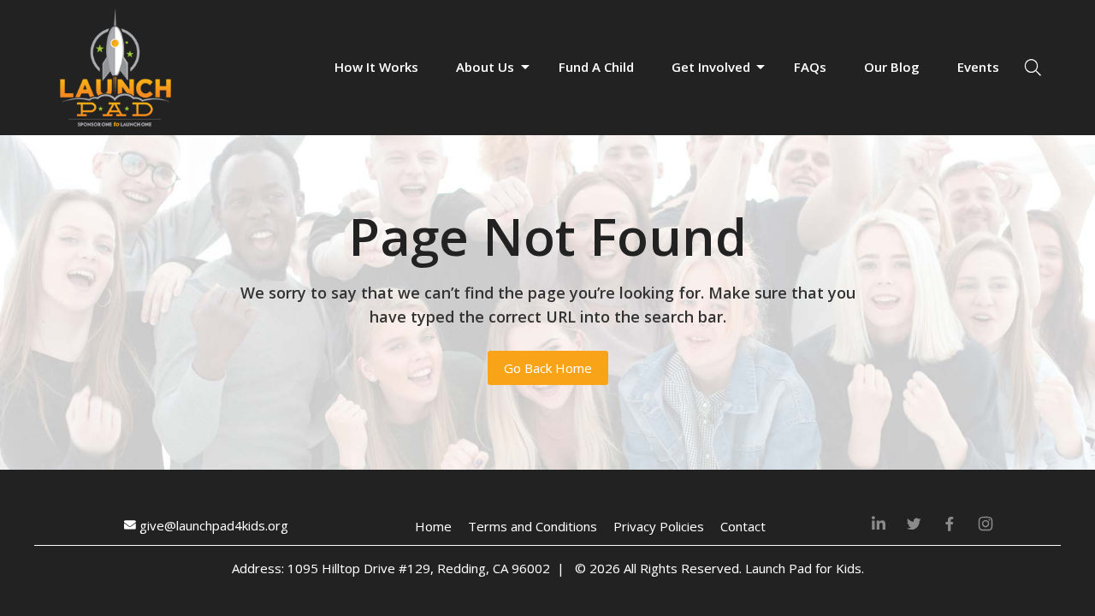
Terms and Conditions (532, 526)
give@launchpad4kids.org (212, 525)
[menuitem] (376, 67)
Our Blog (892, 66)
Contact (743, 526)
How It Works (376, 66)
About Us (485, 66)
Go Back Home (548, 367)
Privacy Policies (658, 526)
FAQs (810, 66)
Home (433, 526)
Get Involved (711, 66)
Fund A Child (596, 66)
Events (978, 66)
